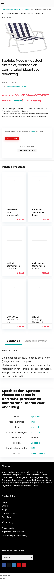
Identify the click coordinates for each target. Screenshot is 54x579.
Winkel (5, 506)
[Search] (50, 3)
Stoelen (26, 9)
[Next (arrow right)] (4, 578)
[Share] (6, 575)
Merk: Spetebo (38, 453)
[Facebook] (4, 565)
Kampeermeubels (15, 9)
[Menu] (3, 3)
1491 (33, 421)
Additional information (35, 340)
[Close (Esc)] (9, 575)
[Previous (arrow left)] (1, 578)
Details (18, 100)
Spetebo (35, 416)
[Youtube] (19, 565)
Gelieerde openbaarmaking (14, 535)
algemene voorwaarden (13, 531)
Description (13, 340)
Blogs (4, 509)
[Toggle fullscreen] (4, 575)
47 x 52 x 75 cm (39, 432)
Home (4, 9)
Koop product (12, 138)
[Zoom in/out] (1, 575)
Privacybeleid (8, 528)
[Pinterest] (24, 565)
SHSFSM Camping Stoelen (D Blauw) (37, 320)
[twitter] (9, 565)
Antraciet (36, 427)
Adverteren (7, 517)
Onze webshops (9, 513)
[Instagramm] (14, 565)
